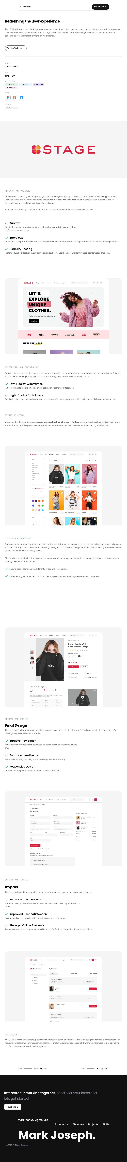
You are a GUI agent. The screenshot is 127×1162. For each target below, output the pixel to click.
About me (78, 1124)
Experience (61, 1124)
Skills (106, 1124)
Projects (93, 1124)
